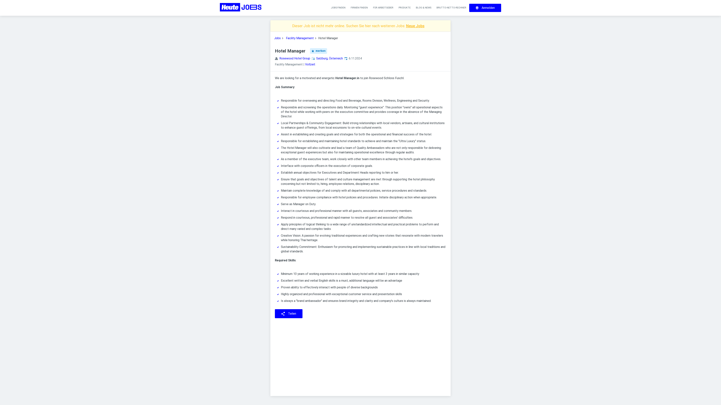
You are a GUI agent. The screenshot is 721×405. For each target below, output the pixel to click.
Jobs (277, 38)
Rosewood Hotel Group (294, 58)
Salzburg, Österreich (329, 58)
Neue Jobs (415, 26)
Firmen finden (359, 7)
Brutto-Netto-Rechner (451, 7)
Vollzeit (310, 64)
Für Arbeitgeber (383, 7)
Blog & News (423, 7)
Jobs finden (338, 7)
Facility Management (300, 38)
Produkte (405, 7)
